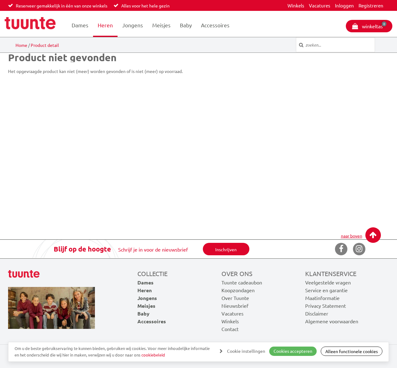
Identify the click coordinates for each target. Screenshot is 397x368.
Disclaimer (316, 313)
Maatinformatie (322, 298)
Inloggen (344, 5)
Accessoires (215, 25)
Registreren (371, 5)
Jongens (132, 25)
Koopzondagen (238, 290)
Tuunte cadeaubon (241, 282)
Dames (80, 25)
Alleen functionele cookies (351, 351)
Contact (230, 329)
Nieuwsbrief (234, 305)
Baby (186, 25)
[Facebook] (341, 249)
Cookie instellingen (246, 351)
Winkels (296, 5)
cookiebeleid (153, 354)
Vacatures (319, 5)
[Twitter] (359, 249)
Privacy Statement (325, 305)
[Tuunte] (30, 24)
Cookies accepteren (293, 351)
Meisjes (161, 25)
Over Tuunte (235, 298)
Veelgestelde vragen (328, 282)
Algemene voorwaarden (331, 321)
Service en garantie (326, 290)
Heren (105, 25)
